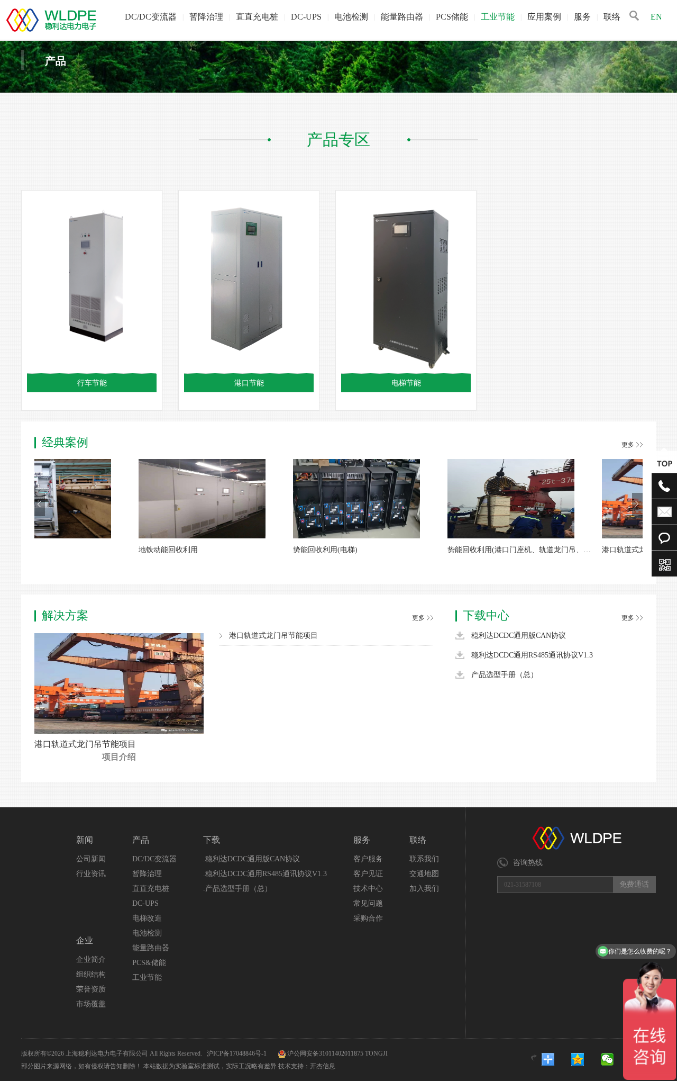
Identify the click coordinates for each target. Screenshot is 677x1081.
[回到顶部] (664, 463)
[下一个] (637, 504)
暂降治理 (206, 16)
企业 (84, 940)
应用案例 (544, 16)
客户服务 (368, 859)
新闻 (84, 839)
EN (656, 16)
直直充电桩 (257, 16)
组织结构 (91, 974)
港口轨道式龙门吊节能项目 (85, 744)
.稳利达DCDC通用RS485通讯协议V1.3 (265, 874)
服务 (582, 16)
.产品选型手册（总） (237, 889)
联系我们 (424, 859)
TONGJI (376, 1053)
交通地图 (424, 874)
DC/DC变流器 (151, 16)
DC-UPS (306, 16)
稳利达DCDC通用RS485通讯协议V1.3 (532, 655)
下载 (211, 839)
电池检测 (351, 16)
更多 (627, 444)
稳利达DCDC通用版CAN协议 (518, 635)
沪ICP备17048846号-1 (237, 1053)
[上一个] (39, 504)
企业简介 (91, 959)
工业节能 (498, 16)
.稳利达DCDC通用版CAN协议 (251, 859)
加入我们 (424, 889)
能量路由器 (402, 16)
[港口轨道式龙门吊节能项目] (119, 731)
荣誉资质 (91, 989)
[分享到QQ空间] (584, 1059)
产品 (140, 839)
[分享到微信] (614, 1059)
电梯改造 (147, 918)
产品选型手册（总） (504, 675)
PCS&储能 (149, 963)
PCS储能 (452, 16)
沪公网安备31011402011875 (325, 1053)
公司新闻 (91, 859)
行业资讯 (91, 874)
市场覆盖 (91, 1004)
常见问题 (368, 903)
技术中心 (368, 889)
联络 (611, 16)
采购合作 (368, 918)
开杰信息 (322, 1066)
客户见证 (368, 874)
